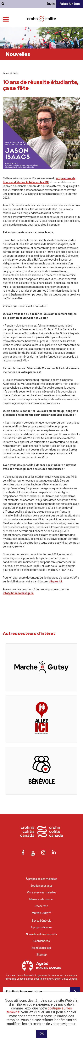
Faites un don (69, 4)
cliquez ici (55, 581)
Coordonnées (41, 941)
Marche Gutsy (41, 912)
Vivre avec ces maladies (41, 892)
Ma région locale (42, 947)
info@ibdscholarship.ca (18, 593)
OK (42, 1033)
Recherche (41, 906)
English (51, 3)
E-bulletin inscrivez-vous (24, 992)
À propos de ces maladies (41, 878)
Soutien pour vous (41, 885)
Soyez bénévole (41, 920)
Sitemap (41, 954)
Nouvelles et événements (41, 934)
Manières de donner (41, 899)
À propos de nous (41, 927)
